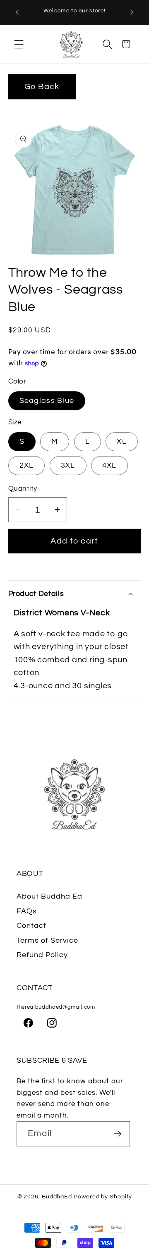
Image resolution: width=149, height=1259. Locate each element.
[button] (19, 44)
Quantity (22, 488)
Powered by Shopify (103, 1196)
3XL (68, 465)
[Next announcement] (132, 12)
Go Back (42, 86)
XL (122, 441)
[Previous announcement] (17, 12)
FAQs (27, 911)
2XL (26, 465)
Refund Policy (42, 955)
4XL (109, 465)
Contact (31, 926)
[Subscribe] (117, 1133)
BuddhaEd (57, 1196)
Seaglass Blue (46, 401)
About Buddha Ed (49, 896)
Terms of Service (47, 940)
